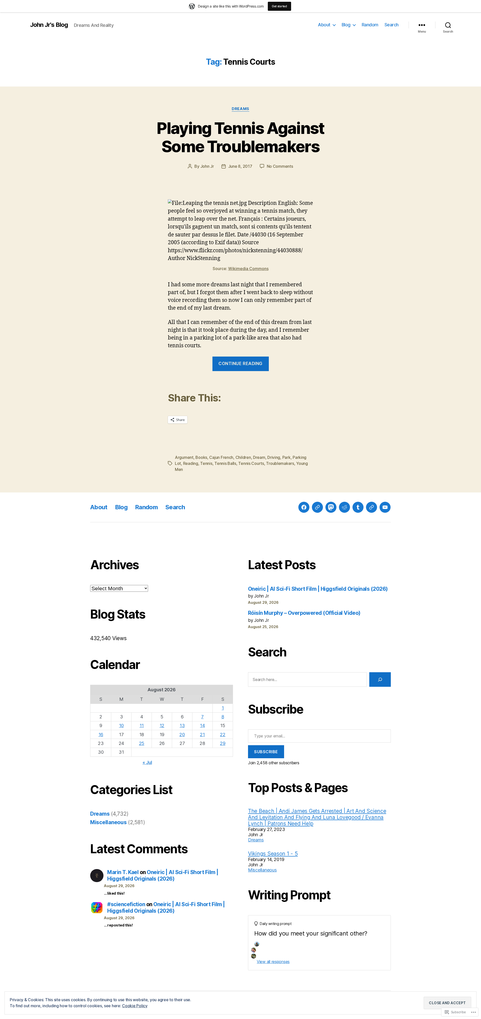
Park (286, 457)
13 (182, 725)
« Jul (147, 762)
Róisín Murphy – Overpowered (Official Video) (304, 613)
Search (392, 24)
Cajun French (221, 457)
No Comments (280, 166)
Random (370, 24)
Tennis (206, 463)
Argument (184, 457)
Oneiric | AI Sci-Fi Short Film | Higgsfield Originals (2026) (162, 875)
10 (121, 725)
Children (243, 457)
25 (141, 743)
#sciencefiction (126, 904)
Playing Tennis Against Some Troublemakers (240, 137)
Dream (259, 457)
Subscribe (266, 751)
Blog (346, 24)
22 (222, 734)
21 (202, 734)
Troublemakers (280, 463)
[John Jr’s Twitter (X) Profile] (371, 507)
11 (142, 725)
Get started (279, 6)
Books (201, 457)
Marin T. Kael (123, 872)
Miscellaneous (108, 822)
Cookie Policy (135, 1005)
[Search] (380, 679)
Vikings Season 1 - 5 (273, 854)
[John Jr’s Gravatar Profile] (317, 507)
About (324, 24)
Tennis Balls (225, 463)
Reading (190, 463)
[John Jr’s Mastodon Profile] (330, 507)
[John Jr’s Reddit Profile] (344, 507)
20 (182, 734)
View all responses (273, 961)
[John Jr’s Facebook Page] (303, 507)
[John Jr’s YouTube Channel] (385, 507)
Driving (273, 457)
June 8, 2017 (240, 166)
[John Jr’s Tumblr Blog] (358, 507)
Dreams (240, 109)
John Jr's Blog (49, 25)
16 (100, 734)
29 (222, 743)
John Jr (207, 166)
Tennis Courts (251, 463)
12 (162, 725)
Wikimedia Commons (248, 268)
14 (202, 725)
